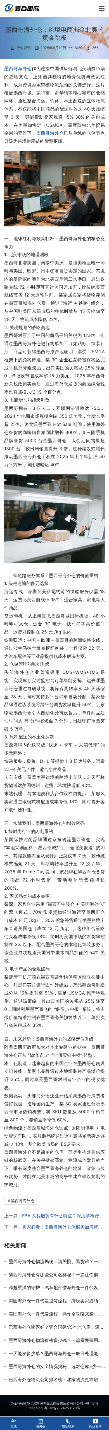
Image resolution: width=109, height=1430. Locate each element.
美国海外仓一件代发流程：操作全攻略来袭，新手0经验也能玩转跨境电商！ (57, 1313)
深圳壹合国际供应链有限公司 (61, 1403)
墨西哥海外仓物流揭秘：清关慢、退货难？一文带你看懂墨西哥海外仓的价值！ (57, 1261)
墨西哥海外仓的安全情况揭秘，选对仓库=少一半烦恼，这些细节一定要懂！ (57, 1366)
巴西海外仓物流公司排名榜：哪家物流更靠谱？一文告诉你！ (57, 1379)
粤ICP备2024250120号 (62, 1408)
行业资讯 (23, 47)
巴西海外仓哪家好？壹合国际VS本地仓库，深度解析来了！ (57, 1327)
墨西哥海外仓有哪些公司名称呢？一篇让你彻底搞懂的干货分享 (57, 1274)
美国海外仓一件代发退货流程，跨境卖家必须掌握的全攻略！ (57, 1300)
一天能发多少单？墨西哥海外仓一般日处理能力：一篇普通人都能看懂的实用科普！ (57, 1353)
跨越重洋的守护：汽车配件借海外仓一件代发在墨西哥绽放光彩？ (57, 1287)
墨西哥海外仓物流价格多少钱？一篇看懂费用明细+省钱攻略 (57, 1340)
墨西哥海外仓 (18, 68)
